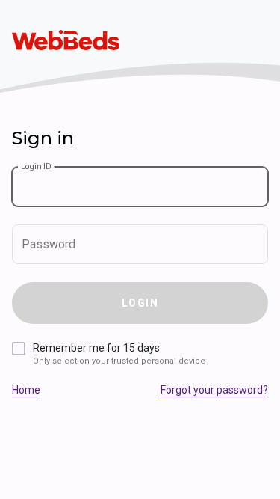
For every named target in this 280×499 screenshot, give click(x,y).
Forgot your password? (214, 390)
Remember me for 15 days (119, 354)
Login (140, 303)
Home (26, 390)
